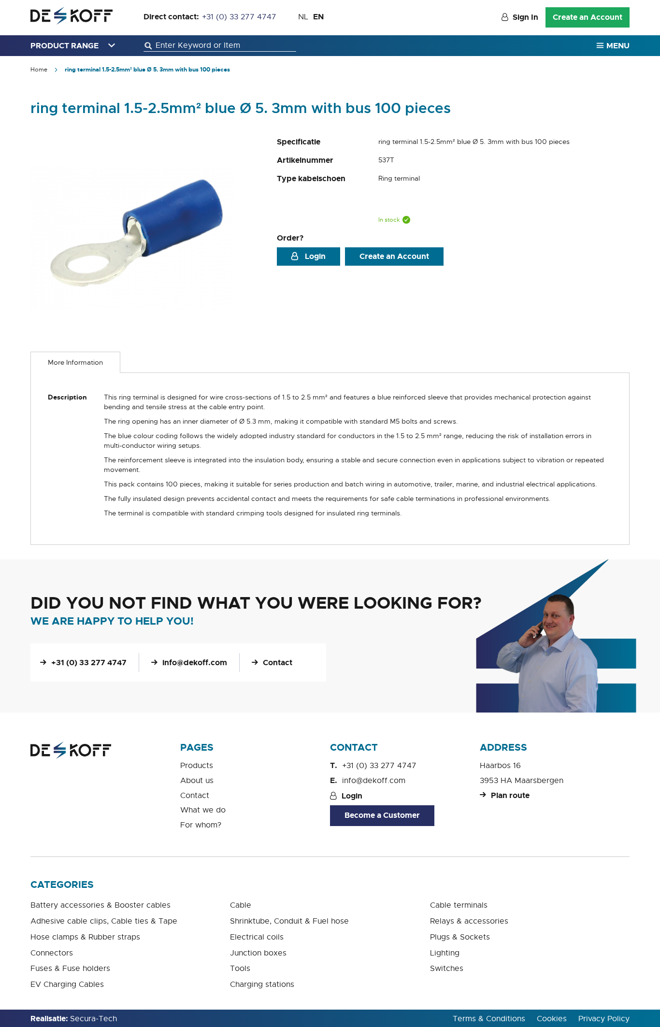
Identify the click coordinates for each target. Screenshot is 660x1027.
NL (303, 17)
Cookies (552, 1019)
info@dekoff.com (194, 662)
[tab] (75, 362)
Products (196, 765)
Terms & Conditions (489, 1019)
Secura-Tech (93, 1019)
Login (314, 256)
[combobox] (219, 46)
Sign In (525, 17)
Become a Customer (382, 815)
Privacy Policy (604, 1019)
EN (318, 17)
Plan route (510, 795)
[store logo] (71, 16)
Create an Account (587, 17)
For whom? (200, 825)
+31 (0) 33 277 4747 (239, 17)
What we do (203, 810)
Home (38, 69)
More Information (75, 362)
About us (197, 780)
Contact (277, 662)
